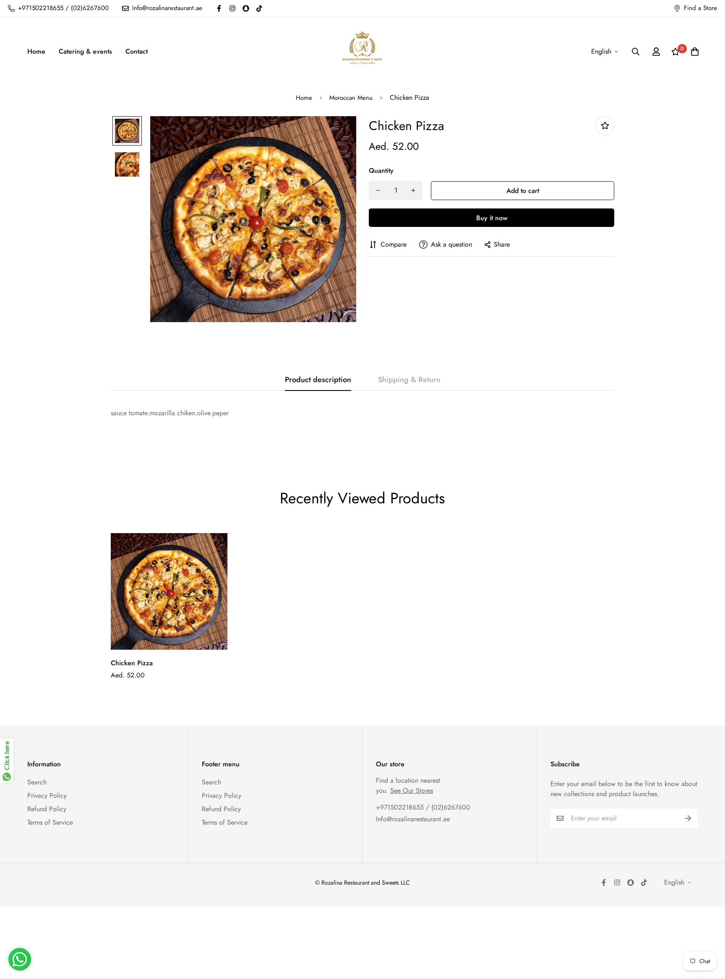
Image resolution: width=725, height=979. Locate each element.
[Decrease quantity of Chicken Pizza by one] (378, 190)
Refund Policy (46, 809)
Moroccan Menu (351, 97)
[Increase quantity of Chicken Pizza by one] (413, 190)
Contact (136, 51)
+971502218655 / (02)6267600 (423, 807)
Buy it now (491, 218)
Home (36, 51)
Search (37, 782)
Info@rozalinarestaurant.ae (413, 819)
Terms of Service (50, 822)
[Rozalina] (362, 51)
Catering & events (85, 51)
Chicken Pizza (132, 663)
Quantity (381, 170)
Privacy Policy (47, 795)
